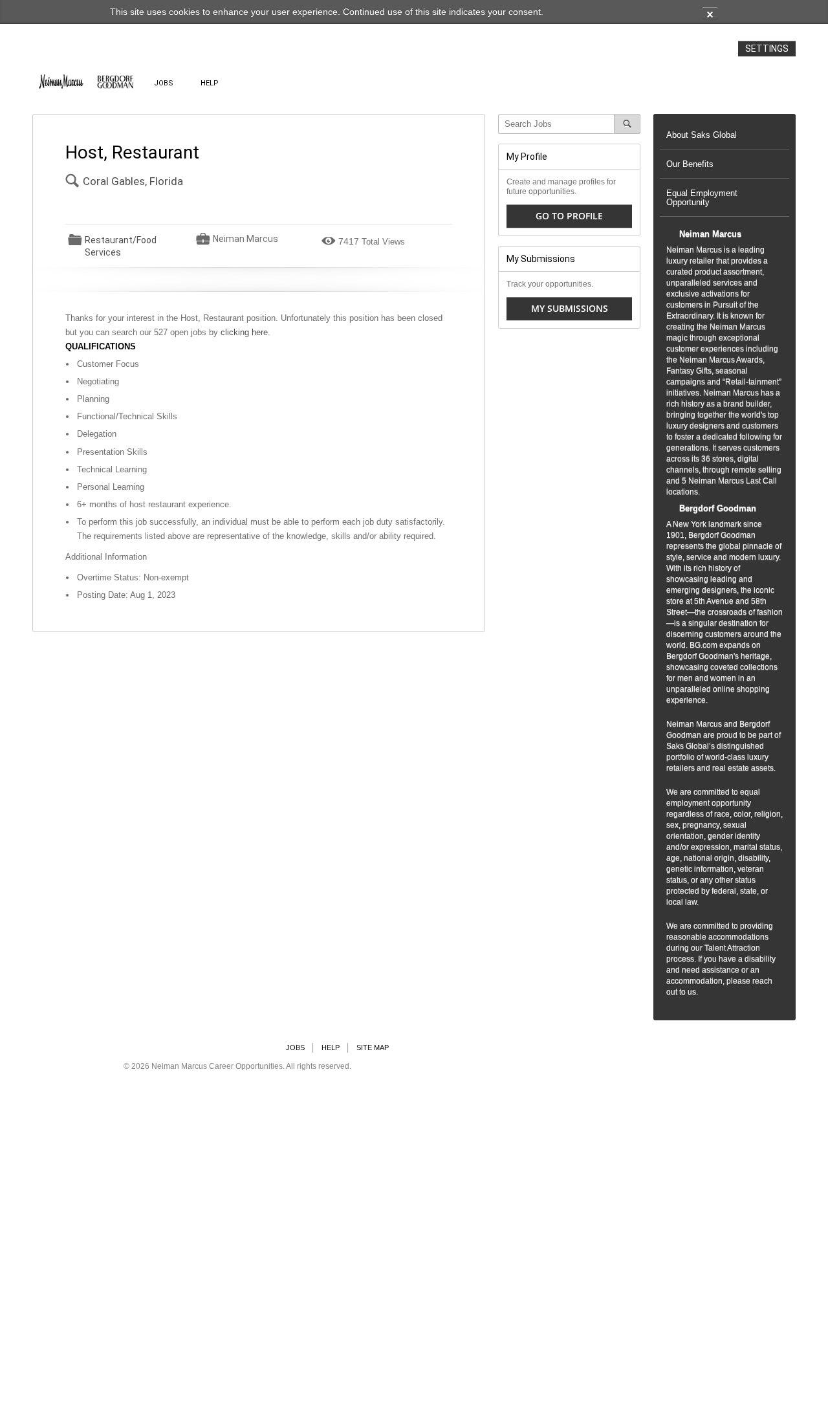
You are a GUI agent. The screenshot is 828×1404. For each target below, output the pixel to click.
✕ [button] (710, 14)
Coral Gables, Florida (133, 181)
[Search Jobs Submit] (627, 124)
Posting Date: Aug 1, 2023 (126, 595)
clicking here (244, 332)
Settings (767, 48)
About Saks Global (701, 135)
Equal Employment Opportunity (701, 197)
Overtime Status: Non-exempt (133, 577)
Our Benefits (690, 164)
